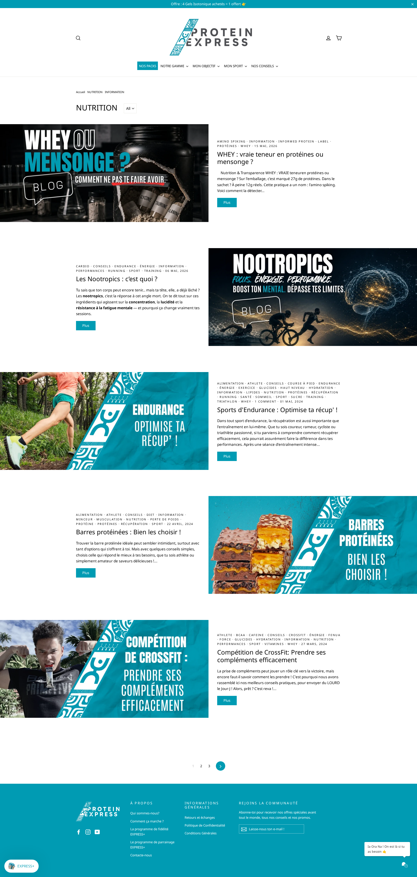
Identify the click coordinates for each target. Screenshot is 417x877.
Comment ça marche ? (147, 821)
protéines (227, 146)
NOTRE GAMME (173, 66)
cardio (83, 266)
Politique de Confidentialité (205, 825)
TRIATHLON (228, 401)
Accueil (80, 92)
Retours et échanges (200, 817)
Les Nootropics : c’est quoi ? (116, 278)
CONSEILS (102, 266)
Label (324, 141)
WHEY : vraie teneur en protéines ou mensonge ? (270, 158)
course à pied (302, 383)
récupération (325, 392)
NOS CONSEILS (263, 66)
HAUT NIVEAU (293, 388)
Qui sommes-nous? (144, 813)
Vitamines (275, 644)
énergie (148, 266)
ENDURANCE (125, 266)
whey (246, 146)
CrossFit (298, 635)
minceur (85, 519)
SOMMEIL (264, 397)
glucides (268, 388)
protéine (85, 524)
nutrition (274, 392)
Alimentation (231, 383)
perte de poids (165, 519)
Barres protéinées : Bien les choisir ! (128, 532)
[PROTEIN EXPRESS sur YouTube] (97, 832)
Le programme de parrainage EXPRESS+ (152, 844)
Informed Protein (297, 141)
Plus (226, 202)
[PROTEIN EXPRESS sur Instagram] (88, 832)
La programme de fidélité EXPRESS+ (149, 831)
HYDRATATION (322, 388)
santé (246, 397)
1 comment (265, 401)
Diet (151, 515)
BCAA (241, 635)
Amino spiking (232, 141)
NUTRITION (95, 92)
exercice (247, 388)
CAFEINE (257, 635)
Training (153, 271)
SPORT (135, 271)
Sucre (297, 397)
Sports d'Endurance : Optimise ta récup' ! (277, 409)
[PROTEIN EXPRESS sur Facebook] (78, 832)
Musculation (110, 519)
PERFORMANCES (91, 271)
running (117, 271)
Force (226, 639)
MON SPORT (234, 66)
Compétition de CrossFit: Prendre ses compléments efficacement (271, 656)
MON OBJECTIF (204, 66)
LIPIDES (253, 392)
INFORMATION (262, 141)
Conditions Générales (201, 833)
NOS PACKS (147, 66)
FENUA (334, 635)
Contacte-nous (141, 855)
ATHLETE (256, 383)
